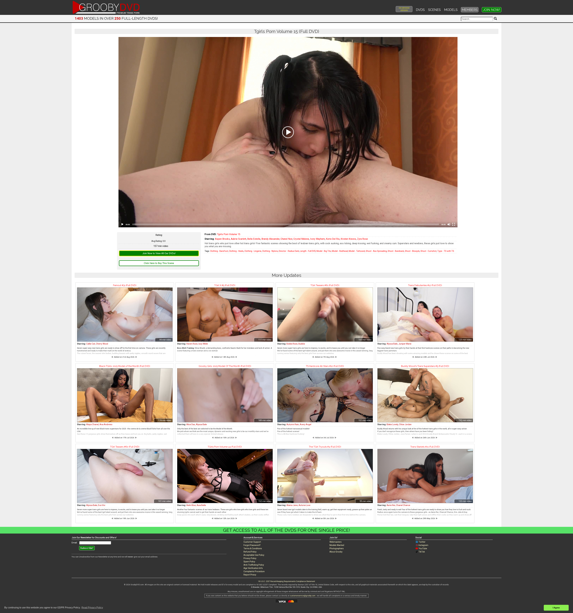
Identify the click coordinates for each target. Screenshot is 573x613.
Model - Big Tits (323, 251)
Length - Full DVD (308, 251)
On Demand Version (404, 9)
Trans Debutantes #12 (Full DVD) (425, 285)
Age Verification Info (253, 568)
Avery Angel (305, 424)
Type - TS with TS (445, 251)
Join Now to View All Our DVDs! (159, 253)
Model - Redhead (340, 251)
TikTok (422, 552)
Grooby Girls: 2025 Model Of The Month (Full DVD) (225, 366)
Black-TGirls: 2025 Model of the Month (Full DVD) (124, 366)
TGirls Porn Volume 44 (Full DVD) (225, 446)
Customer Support (252, 542)
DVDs (420, 10)
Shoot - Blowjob (412, 251)
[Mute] (448, 224)
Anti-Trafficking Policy (254, 565)
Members (470, 10)
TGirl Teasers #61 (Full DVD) (325, 285)
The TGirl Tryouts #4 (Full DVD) (325, 446)
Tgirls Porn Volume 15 (228, 234)
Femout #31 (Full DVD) (124, 285)
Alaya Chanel (92, 424)
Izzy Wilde (203, 344)
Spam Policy (249, 561)
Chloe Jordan (405, 424)
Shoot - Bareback (396, 251)
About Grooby (335, 552)
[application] (288, 132)
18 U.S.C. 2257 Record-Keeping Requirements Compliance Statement (286, 581)
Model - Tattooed (357, 251)
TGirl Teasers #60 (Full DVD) (124, 446)
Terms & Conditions (253, 548)
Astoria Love (304, 505)
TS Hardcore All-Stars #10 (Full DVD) (325, 366)
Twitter (422, 542)
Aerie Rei (391, 505)
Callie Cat (90, 344)
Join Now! (491, 10)
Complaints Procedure (254, 571)
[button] (288, 132)
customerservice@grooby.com (302, 596)
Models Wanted (336, 545)
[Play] (122, 224)
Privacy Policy (250, 558)
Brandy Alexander (270, 238)
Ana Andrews (106, 424)
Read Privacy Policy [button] (92, 607)
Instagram (423, 545)
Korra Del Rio (333, 238)
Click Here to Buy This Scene (159, 263)
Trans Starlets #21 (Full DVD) (425, 446)
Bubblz (301, 344)
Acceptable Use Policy (254, 555)
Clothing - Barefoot (219, 251)
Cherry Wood (102, 344)
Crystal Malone (301, 238)
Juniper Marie (404, 344)
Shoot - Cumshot (428, 251)
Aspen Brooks (222, 238)
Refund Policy (250, 552)
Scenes (434, 10)
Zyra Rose (362, 238)
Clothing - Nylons (270, 251)
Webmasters (335, 542)
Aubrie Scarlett (238, 238)
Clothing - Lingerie (252, 251)
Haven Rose (192, 344)
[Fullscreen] (453, 224)
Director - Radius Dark (289, 251)
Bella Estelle (253, 238)
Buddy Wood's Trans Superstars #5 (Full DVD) (425, 366)
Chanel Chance (403, 505)
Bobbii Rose (292, 344)
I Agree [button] (556, 607)
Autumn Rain (292, 424)
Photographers (336, 548)
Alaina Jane (292, 505)
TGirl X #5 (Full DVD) (224, 285)
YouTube (423, 548)
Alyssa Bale (392, 344)
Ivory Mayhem (317, 238)
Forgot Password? (252, 545)
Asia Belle (201, 505)
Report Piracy (250, 574)
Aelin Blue (191, 505)
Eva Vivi (101, 505)
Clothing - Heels (236, 251)
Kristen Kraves (348, 238)
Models (451, 10)
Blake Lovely (392, 424)
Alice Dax (190, 424)
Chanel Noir (286, 238)
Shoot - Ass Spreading (376, 251)
